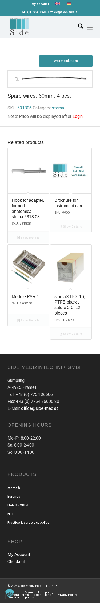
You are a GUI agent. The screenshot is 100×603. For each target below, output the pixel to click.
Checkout (16, 561)
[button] (9, 593)
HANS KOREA (17, 505)
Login (78, 116)
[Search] (78, 27)
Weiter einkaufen (66, 61)
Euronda (13, 496)
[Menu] (90, 27)
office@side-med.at (39, 408)
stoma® (13, 488)
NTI (10, 514)
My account (40, 4)
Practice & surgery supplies (28, 522)
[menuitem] (40, 4)
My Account (18, 554)
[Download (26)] (41, 27)
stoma (58, 107)
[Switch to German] (69, 3)
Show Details (29, 237)
